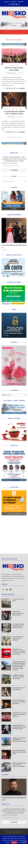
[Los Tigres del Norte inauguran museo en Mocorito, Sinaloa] (6, 628)
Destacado (11, 65)
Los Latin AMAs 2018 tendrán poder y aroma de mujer (14, 113)
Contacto (13, 2)
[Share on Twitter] (7, 88)
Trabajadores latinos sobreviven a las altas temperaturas (18, 676)
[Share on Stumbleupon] (16, 88)
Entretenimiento (14, 108)
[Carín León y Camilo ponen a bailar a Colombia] (6, 640)
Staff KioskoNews (11, 73)
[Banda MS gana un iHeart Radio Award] (14, 56)
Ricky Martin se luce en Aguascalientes (18, 688)
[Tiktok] (19, 4)
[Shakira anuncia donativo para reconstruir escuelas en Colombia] (6, 767)
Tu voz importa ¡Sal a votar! (18, 600)
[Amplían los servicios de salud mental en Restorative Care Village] (6, 742)
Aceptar (14, 842)
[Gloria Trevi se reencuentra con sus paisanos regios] (6, 615)
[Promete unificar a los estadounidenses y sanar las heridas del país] (6, 729)
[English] (24, 842)
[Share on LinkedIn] (11, 88)
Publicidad (20, 2)
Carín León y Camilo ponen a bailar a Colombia (17, 638)
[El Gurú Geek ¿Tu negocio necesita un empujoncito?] (14, 491)
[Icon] (6, 603)
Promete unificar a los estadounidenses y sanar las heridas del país (19, 727)
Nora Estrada (11, 116)
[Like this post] (4, 88)
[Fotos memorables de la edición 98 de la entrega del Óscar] (14, 230)
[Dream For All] (13, 191)
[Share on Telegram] (20, 88)
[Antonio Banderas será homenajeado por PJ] (14, 787)
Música (17, 65)
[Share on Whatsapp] (18, 88)
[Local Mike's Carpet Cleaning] (14, 404)
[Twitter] (11, 4)
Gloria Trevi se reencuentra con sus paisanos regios (18, 613)
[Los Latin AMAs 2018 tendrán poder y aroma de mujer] (14, 100)
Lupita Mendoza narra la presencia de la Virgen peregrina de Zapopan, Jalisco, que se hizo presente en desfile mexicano (19, 666)
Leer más (20, 842)
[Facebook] (8, 4)
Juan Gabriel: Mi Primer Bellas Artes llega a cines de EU (19, 752)
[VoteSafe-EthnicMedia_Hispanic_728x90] (14, 44)
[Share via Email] (23, 88)
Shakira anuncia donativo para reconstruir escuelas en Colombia (19, 764)
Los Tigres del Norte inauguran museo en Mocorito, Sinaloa (18, 625)
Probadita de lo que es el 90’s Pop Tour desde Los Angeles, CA (19, 714)
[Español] (26, 842)
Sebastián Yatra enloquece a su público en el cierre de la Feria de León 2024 (18, 652)
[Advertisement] (14, 536)
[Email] (16, 4)
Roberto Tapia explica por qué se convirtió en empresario (18, 702)
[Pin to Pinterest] (9, 88)
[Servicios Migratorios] (13, 259)
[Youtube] (13, 4)
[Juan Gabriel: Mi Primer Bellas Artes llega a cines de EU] (6, 754)
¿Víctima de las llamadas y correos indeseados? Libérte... (13, 332)
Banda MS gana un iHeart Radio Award (14, 69)
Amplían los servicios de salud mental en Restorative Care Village (19, 739)
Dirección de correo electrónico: (10, 163)
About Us (7, 2)
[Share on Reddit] (14, 88)
